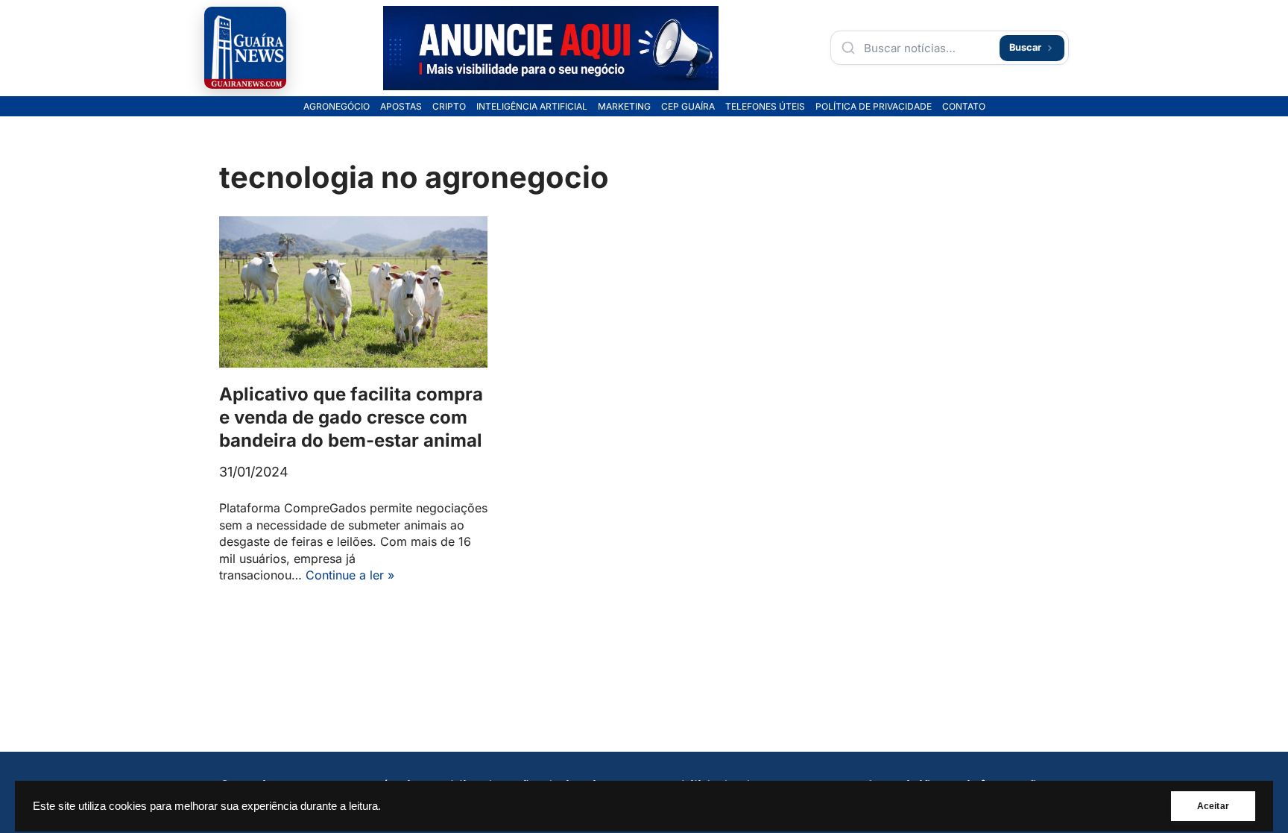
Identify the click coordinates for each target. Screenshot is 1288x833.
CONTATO (963, 106)
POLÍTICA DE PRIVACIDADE (873, 106)
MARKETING (624, 106)
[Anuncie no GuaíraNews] (551, 48)
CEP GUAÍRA (688, 106)
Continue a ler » (350, 575)
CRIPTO (449, 106)
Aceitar (1213, 806)
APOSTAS (401, 106)
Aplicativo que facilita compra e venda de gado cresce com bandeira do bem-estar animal (351, 417)
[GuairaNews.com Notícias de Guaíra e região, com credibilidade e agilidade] (245, 48)
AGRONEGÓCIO (336, 106)
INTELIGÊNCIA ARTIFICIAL (531, 106)
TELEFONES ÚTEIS (765, 106)
